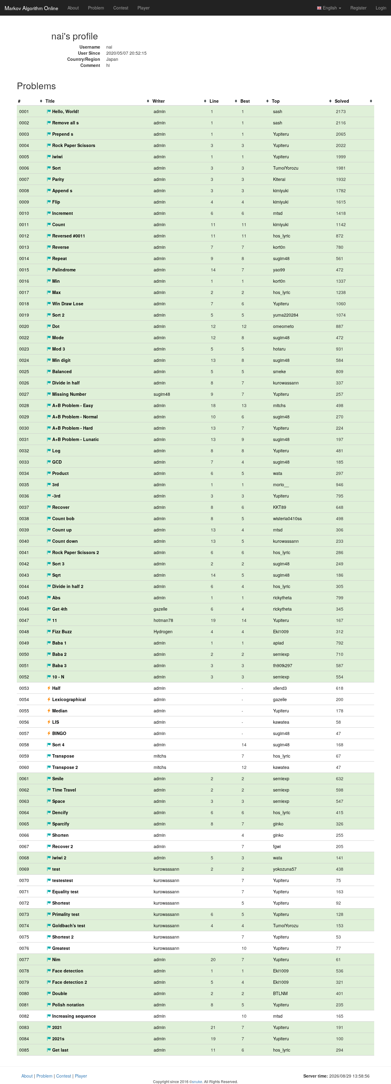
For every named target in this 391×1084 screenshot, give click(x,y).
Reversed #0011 (68, 236)
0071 (24, 891)
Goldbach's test (68, 925)
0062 (24, 790)
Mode (57, 337)
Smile (57, 778)
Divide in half (65, 383)
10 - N (57, 677)
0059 (24, 756)
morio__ (281, 484)
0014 (24, 258)
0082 (24, 1016)
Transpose (62, 756)
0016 (24, 281)
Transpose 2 (64, 767)
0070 (24, 880)
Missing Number (68, 394)
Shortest (60, 903)
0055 (24, 710)
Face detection (67, 971)
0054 (24, 699)
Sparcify (60, 824)
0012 (24, 236)
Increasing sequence (73, 1016)
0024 (24, 360)
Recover (60, 507)
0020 (24, 326)
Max (56, 292)
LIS (55, 722)
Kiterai (279, 179)
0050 (24, 654)
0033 (24, 462)
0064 (24, 812)
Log (55, 450)
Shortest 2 (62, 937)
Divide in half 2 (67, 586)
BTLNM (280, 993)
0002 (24, 122)
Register (358, 8)
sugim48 (281, 258)
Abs (55, 597)
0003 (24, 134)
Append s (61, 190)
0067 (24, 846)
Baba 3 (59, 665)
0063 (24, 801)
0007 (24, 179)
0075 (24, 937)
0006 (24, 168)
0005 (24, 156)
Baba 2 (59, 654)
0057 (24, 733)
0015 (24, 269)
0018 (24, 303)
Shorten (60, 835)
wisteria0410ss (287, 518)
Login (381, 8)
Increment (62, 213)
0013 (24, 247)
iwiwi (57, 156)
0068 (24, 857)
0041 (24, 552)
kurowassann (286, 383)
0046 (24, 609)
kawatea (281, 722)
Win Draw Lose (67, 303)
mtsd (278, 213)
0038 (24, 518)
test (55, 869)
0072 (24, 903)
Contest (120, 8)
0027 (24, 394)
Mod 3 (58, 349)
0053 (24, 688)
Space (58, 801)
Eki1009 (281, 631)
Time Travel (63, 790)
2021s (57, 1038)
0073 (24, 914)
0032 (24, 450)
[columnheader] (30, 101)
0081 (24, 1004)
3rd (55, 484)
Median (59, 710)
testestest (62, 880)
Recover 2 (62, 846)
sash (277, 111)
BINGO (58, 733)
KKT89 (279, 507)
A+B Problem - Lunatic (75, 439)
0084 (24, 1038)
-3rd (55, 496)
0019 (24, 315)
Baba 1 (59, 643)
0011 (24, 224)
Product (60, 473)
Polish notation (67, 1004)
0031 (24, 439)
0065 (24, 824)
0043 (24, 575)
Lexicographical (68, 699)
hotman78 (163, 620)
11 (54, 620)
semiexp (281, 654)
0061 (24, 778)
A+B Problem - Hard (72, 428)
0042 (24, 563)
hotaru (279, 349)
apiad (278, 643)
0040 (24, 541)
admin (160, 111)
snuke (197, 1081)
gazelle (160, 609)
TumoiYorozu (285, 168)
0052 (24, 677)
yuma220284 (285, 315)
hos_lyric (281, 236)
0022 (24, 337)
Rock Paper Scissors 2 (75, 552)
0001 (24, 111)
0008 (24, 190)
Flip (55, 202)
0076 (24, 948)
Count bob (63, 518)
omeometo (283, 326)
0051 (24, 665)
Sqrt (56, 575)
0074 (24, 925)
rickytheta (282, 597)
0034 (24, 473)
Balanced (61, 371)
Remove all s (65, 122)
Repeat (59, 258)
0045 (24, 597)
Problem (96, 8)
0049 (24, 643)
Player (143, 8)
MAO (31, 8)
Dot (55, 326)
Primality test (65, 914)
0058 (24, 744)
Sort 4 (57, 744)
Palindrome (63, 269)
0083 (24, 1027)
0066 (24, 835)
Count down (64, 541)
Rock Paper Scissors (73, 145)
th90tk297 (282, 665)
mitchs (279, 405)
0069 (24, 869)
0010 (24, 213)
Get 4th (59, 609)
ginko (278, 824)
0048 (24, 631)
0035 (24, 484)
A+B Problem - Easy (72, 405)
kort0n (279, 247)
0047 (24, 620)
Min (55, 281)
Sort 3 (57, 563)
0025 (24, 371)
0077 (24, 959)
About (73, 8)
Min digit (61, 360)
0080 (24, 993)
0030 (24, 428)
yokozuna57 (285, 869)
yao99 (279, 269)
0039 (24, 530)
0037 (24, 507)
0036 (24, 496)
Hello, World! (65, 111)
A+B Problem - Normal (74, 416)
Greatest (60, 948)
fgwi (277, 846)
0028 (24, 405)
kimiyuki (280, 190)
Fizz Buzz (61, 631)
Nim (55, 959)
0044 (24, 586)
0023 (24, 349)
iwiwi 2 (58, 857)
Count (58, 224)
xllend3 (280, 688)
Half (55, 688)
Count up (61, 530)
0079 (24, 982)
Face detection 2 (69, 982)
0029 (24, 416)
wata (277, 473)
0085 (24, 1050)
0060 (24, 767)
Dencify (59, 812)
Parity (57, 179)
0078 (24, 971)
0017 (24, 292)
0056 (24, 722)
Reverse (60, 247)
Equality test (65, 891)
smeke (279, 371)
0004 (24, 145)
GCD (56, 462)
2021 (56, 1027)
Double (59, 993)
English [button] (330, 8)
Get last (59, 1050)
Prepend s (62, 134)
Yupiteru (281, 134)
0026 (24, 383)
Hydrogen (163, 631)
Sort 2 (57, 315)
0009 (24, 202)
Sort (56, 168)
